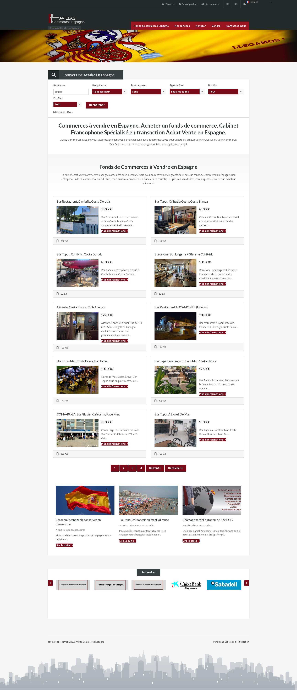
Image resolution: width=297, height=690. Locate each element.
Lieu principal (99, 85)
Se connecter (212, 4)
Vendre (216, 25)
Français (253, 2)
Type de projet (138, 85)
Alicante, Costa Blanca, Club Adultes (81, 307)
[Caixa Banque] (148, 585)
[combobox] (109, 91)
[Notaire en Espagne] (73, 585)
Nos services (182, 25)
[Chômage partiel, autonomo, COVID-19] (212, 500)
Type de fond (177, 85)
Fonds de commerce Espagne (151, 25)
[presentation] (50, 583)
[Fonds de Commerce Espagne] (67, 20)
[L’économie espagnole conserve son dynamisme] (85, 500)
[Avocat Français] (111, 585)
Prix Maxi (58, 98)
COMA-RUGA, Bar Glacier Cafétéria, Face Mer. (88, 414)
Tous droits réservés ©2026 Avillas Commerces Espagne (76, 642)
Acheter (201, 25)
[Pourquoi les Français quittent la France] (148, 500)
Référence (59, 85)
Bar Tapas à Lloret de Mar (172, 414)
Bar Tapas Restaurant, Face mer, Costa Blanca (185, 361)
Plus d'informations (113, 230)
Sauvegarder (189, 4)
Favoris (170, 4)
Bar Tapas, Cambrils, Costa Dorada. (80, 254)
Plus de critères (64, 112)
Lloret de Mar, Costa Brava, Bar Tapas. (82, 361)
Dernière (174, 468)
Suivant (154, 468)
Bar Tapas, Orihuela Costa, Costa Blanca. (181, 201)
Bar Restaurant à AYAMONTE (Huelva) (181, 307)
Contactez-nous (236, 25)
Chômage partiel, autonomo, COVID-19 (208, 520)
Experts (118, 144)
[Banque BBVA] (224, 597)
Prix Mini (212, 85)
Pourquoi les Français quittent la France (144, 520)
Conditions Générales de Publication (231, 642)
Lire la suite (63, 545)
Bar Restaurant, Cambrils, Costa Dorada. (84, 201)
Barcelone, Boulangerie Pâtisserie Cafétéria (184, 254)
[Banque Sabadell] (186, 585)
